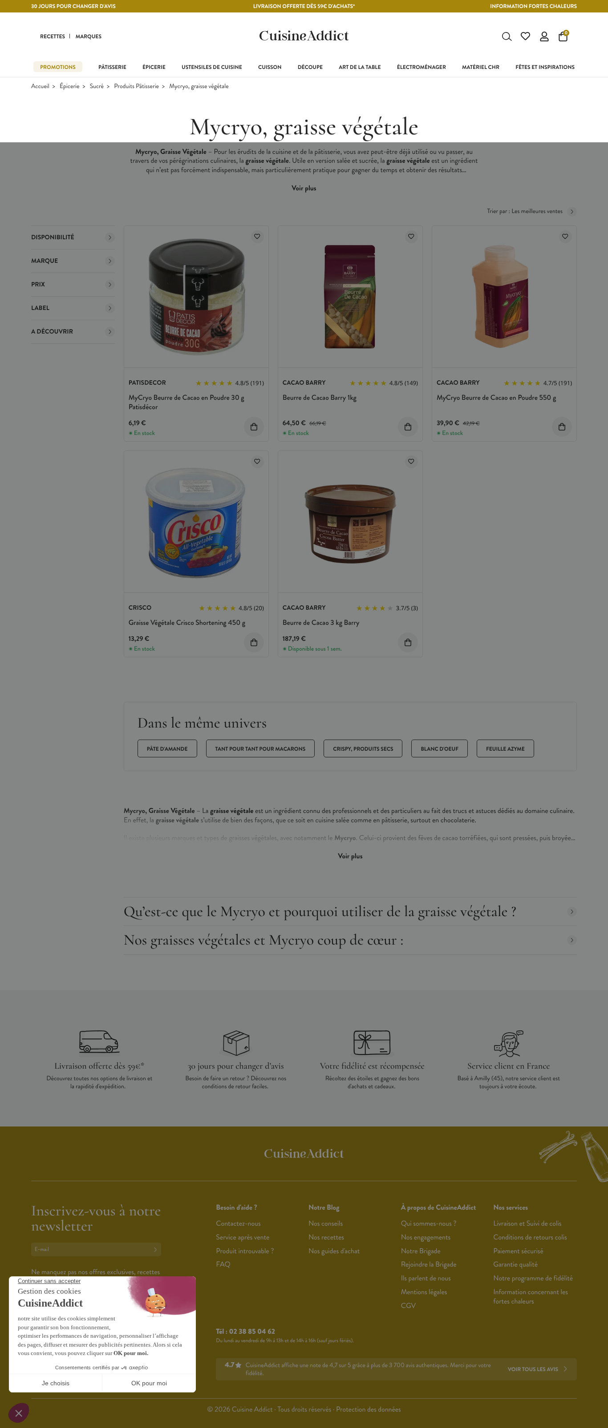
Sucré (97, 86)
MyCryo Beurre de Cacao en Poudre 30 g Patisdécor (186, 402)
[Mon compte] (544, 36)
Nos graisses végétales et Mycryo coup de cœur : (264, 940)
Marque (44, 261)
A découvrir (52, 331)
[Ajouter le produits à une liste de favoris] (257, 236)
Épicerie (69, 86)
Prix (38, 284)
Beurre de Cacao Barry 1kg (320, 398)
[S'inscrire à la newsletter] (157, 1249)
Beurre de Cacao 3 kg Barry (321, 623)
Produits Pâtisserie (136, 86)
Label (40, 308)
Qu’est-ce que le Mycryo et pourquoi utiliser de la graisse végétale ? (320, 911)
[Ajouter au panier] (254, 427)
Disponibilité (52, 237)
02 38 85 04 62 (252, 1332)
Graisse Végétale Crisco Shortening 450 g (187, 623)
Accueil (40, 86)
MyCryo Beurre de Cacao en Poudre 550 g (496, 398)
